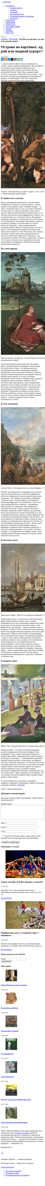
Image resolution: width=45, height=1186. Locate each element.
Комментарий (6, 804)
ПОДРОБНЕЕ (6, 898)
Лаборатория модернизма (10, 1031)
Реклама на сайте (12, 1173)
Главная (4, 39)
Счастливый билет (7, 1054)
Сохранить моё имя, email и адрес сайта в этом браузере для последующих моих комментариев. (20, 837)
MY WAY (21, 785)
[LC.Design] (6, 1149)
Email (4, 827)
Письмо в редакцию (13, 1171)
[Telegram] (21, 59)
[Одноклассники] (5, 59)
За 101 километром (7, 1077)
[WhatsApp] (18, 59)
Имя (3, 823)
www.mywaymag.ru (22, 1133)
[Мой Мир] (8, 59)
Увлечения (13, 39)
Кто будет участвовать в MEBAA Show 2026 (16, 1099)
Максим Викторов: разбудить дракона (14, 985)
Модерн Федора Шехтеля (9, 1008)
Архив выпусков (7, 1167)
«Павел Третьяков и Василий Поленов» (14, 1122)
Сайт (3, 832)
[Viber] (15, 59)
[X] (12, 59)
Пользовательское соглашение (17, 1175)
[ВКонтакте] (2, 59)
